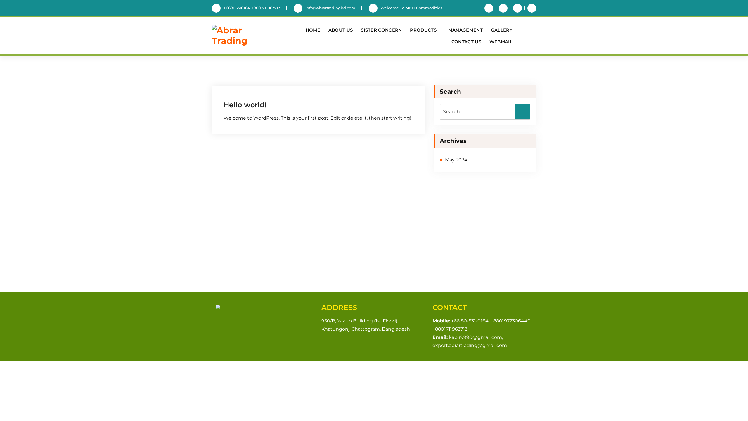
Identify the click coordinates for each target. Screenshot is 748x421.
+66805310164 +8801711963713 (252, 8)
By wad (288, 87)
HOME (313, 30)
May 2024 (456, 160)
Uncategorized (323, 87)
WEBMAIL (500, 41)
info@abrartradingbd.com (330, 8)
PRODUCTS (423, 30)
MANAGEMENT (465, 30)
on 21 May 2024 (253, 87)
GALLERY (501, 30)
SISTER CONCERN (381, 30)
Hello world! (245, 105)
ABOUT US (340, 30)
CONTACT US (466, 41)
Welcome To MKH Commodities (411, 8)
